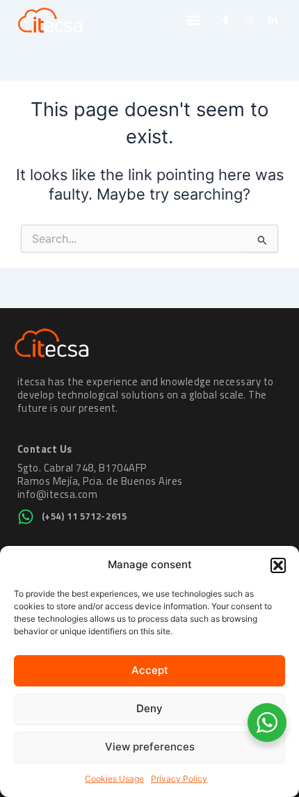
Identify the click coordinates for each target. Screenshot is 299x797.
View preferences (150, 746)
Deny (149, 708)
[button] (278, 565)
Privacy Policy (179, 778)
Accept (149, 670)
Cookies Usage (114, 778)
